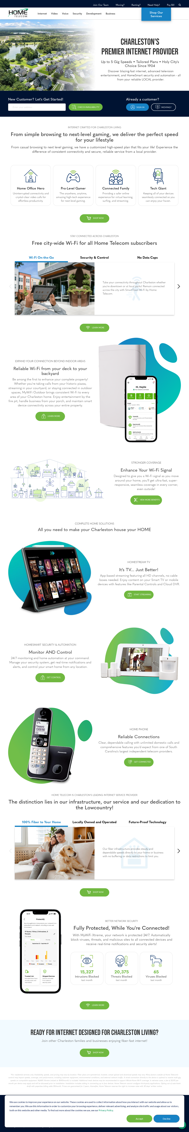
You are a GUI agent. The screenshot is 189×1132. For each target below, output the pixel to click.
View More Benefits (150, 499)
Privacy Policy (106, 1110)
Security (77, 13)
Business (110, 13)
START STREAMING (142, 594)
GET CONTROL (54, 677)
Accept (139, 1118)
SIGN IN (140, 107)
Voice (65, 13)
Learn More (54, 416)
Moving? (120, 4)
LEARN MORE (98, 327)
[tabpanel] (94, 288)
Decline (166, 1118)
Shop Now (98, 218)
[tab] (41, 256)
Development (93, 13)
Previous (10, 286)
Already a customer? (142, 99)
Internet (42, 13)
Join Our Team (101, 4)
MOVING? (166, 107)
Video (54, 13)
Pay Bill (170, 4)
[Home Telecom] (20, 13)
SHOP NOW (98, 892)
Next (178, 286)
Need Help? (154, 4)
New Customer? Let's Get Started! (35, 99)
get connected (142, 761)
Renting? (136, 4)
